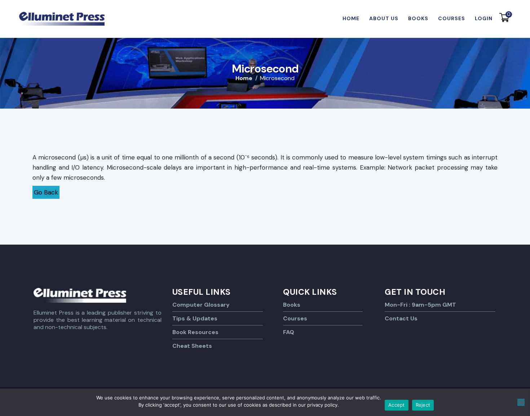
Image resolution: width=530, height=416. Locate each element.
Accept (396, 405)
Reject (423, 405)
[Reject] (521, 402)
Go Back (46, 192)
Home (243, 78)
